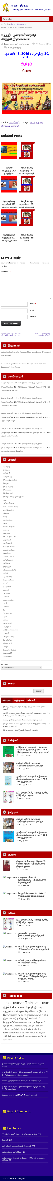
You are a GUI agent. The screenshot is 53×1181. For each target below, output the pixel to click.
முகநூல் (6, 633)
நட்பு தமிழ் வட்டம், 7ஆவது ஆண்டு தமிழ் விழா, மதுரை (32, 793)
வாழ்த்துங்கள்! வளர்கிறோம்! (12, 1152)
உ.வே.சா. (6, 1029)
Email (32, 310)
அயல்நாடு (6, 466)
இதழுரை (6, 483)
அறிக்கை (6, 470)
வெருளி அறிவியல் (9, 650)
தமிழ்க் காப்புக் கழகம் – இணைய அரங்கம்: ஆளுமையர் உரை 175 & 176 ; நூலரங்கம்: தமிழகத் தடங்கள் (26, 714)
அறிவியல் (6, 473)
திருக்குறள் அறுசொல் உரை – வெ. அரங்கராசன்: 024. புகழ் (11, 334)
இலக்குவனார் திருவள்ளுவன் (16, 44)
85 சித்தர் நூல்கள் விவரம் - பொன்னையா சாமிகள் (20, 1134)
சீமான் (32, 122)
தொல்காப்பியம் (8, 580)
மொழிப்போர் (7, 640)
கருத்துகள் (19, 700)
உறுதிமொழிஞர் (8, 510)
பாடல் (5, 603)
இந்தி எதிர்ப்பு (8, 486)
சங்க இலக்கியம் (9, 546)
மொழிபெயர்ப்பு (8, 636)
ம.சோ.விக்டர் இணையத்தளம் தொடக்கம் (16, 1146)
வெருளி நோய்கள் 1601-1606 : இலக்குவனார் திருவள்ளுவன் (21, 428)
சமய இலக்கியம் (9, 550)
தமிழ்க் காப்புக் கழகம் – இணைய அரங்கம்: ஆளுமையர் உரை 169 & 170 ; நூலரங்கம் (32, 835)
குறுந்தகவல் (7, 543)
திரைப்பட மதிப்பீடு (9, 570)
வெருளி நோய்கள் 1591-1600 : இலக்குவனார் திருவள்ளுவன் (21, 443)
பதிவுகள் (7, 700)
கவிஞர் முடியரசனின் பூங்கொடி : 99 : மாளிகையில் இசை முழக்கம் (33, 947)
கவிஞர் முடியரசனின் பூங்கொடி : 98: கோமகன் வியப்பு (32, 961)
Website (32, 316)
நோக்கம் (5, 1140)
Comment (6, 271)
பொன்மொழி (7, 623)
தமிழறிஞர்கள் (8, 560)
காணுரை (6, 533)
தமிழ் (19, 1018)
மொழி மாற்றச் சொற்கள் (32, 1025)
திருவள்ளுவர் (9, 1018)
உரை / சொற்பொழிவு (10, 506)
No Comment (14, 47)
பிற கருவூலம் (8, 613)
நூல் (6, 1006)
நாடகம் (5, 583)
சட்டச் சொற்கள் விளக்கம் (31, 1029)
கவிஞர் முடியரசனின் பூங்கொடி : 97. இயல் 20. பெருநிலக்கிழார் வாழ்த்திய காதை (32, 976)
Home (13, 24)
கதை (5, 516)
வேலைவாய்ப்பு (8, 653)
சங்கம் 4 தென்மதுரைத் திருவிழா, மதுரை (42, 334)
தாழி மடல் (41, 1011)
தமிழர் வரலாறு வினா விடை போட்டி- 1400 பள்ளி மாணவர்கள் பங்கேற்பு (23, 1159)
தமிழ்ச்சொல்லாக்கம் (31, 1018)
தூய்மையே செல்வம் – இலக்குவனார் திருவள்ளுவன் (31, 934)
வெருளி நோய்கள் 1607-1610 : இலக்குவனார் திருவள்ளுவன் (21, 413)
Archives (4, 664)
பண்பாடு (6, 596)
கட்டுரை (6, 513)
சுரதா (14, 1036)
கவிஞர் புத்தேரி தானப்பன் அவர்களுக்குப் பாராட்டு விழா (22, 720)
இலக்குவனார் (8, 493)
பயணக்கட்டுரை (9, 600)
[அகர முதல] (27, 11)
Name (32, 304)
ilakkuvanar (18, 1007)
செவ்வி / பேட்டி (8, 556)
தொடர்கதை (7, 576)
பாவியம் (6, 606)
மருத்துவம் (7, 626)
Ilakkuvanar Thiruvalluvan (26, 1002)
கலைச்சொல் (23, 1032)
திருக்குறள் (7, 566)
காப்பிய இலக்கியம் (9, 536)
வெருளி (6, 646)
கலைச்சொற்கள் (9, 526)
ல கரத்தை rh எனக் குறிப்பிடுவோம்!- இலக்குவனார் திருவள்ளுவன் (32, 879)
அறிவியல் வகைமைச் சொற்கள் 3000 (31, 1036)
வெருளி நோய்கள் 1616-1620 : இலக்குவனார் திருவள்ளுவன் (21, 383)
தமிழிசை (6, 563)
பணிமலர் (6, 593)
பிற (4, 610)
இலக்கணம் (7, 490)
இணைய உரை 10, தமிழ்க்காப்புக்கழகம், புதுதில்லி (20, 730)
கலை (5, 523)
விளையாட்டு (7, 643)
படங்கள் (6, 590)
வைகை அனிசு (40, 1014)
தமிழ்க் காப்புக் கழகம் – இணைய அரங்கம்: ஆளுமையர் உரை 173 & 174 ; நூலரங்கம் (32, 779)
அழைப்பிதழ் (21, 24)
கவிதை (6, 530)
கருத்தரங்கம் (8, 520)
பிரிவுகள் (31, 700)
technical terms (10, 1032)
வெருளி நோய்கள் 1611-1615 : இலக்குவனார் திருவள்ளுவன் (21, 398)
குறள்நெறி (7, 540)
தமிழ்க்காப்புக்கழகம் (12, 1025)
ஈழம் (5, 500)
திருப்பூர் (39, 122)
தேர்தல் (5, 573)
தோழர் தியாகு (36, 1032)
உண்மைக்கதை (8, 503)
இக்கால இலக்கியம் (10, 480)
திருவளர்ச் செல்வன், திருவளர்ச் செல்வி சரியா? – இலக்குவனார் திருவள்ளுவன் (30, 863)
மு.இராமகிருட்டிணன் (10, 630)
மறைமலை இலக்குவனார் (33, 1022)
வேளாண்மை (8, 656)
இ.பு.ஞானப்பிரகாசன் (12, 1022)
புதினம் (5, 616)
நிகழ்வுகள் (7, 586)
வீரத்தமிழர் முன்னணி (10, 125)
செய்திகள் (7, 553)
